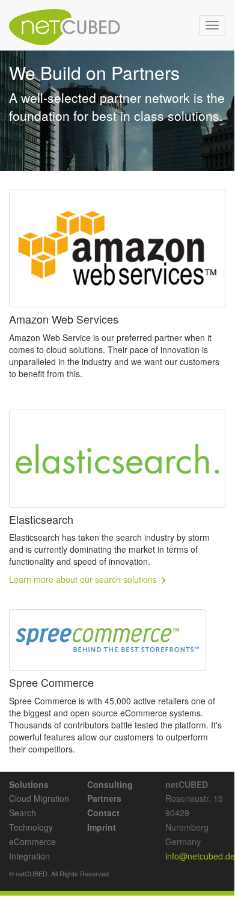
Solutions (29, 784)
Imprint (101, 827)
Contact (103, 813)
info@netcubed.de (200, 856)
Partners (104, 798)
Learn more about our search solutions (84, 579)
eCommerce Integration (32, 848)
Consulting (110, 784)
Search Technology (31, 820)
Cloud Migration (39, 798)
